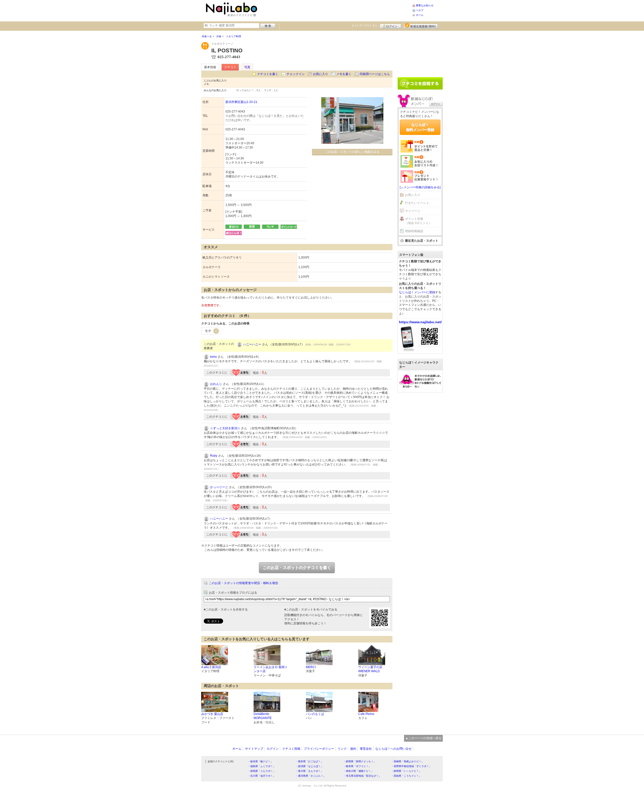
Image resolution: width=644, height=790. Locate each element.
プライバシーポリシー (319, 748)
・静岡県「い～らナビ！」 (406, 771)
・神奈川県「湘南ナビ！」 (358, 771)
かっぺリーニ (219, 487)
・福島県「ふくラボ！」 (261, 766)
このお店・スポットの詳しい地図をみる (352, 152)
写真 (247, 67)
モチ (211, 331)
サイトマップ (254, 748)
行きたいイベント (417, 203)
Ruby (213, 455)
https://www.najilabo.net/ (420, 322)
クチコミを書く (267, 74)
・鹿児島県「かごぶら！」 (311, 775)
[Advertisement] (335, 10)
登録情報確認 (414, 231)
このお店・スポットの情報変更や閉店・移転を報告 (243, 583)
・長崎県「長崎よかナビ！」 (407, 761)
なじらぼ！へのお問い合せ (393, 748)
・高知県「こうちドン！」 (406, 775)
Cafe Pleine (366, 714)
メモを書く (343, 74)
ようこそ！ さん (365, 25)
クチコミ (230, 67)
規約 (353, 748)
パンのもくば (315, 714)
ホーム (419, 15)
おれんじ (216, 384)
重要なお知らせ (424, 5)
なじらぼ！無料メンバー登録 (420, 127)
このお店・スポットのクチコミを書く (297, 567)
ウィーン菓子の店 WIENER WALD (370, 669)
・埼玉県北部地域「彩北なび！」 (362, 775)
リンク (342, 748)
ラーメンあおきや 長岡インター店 (271, 669)
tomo (213, 356)
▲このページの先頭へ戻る (423, 738)
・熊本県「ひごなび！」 (309, 761)
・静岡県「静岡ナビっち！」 (359, 761)
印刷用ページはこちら (375, 74)
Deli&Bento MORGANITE (263, 716)
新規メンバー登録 (421, 25)
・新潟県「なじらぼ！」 (309, 766)
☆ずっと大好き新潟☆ (225, 428)
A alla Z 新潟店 (211, 667)
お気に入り (320, 74)
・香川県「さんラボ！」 (309, 771)
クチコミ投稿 (291, 748)
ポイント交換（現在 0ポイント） (418, 221)
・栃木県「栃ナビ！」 (260, 761)
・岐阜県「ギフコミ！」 (357, 766)
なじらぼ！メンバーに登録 (417, 292)
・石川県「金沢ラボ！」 (261, 775)
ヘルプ (419, 10)
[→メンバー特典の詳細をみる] (420, 187)
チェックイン (296, 74)
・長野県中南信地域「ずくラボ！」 (411, 766)
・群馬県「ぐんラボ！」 (261, 771)
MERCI (311, 667)
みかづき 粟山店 (212, 714)
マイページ (412, 211)
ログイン (390, 25)
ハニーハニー (252, 344)
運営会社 (366, 748)
